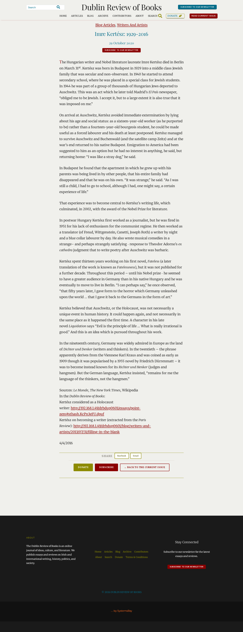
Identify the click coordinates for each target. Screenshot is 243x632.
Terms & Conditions (137, 557)
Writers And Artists (132, 25)
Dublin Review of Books (121, 7)
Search (108, 557)
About (140, 15)
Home (63, 15)
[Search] (58, 7)
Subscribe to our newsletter (197, 7)
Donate (172, 15)
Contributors (122, 15)
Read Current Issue (203, 15)
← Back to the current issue (144, 467)
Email (136, 455)
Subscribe (106, 467)
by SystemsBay (123, 610)
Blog (90, 15)
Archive (103, 15)
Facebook (121, 455)
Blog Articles (105, 25)
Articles (77, 15)
